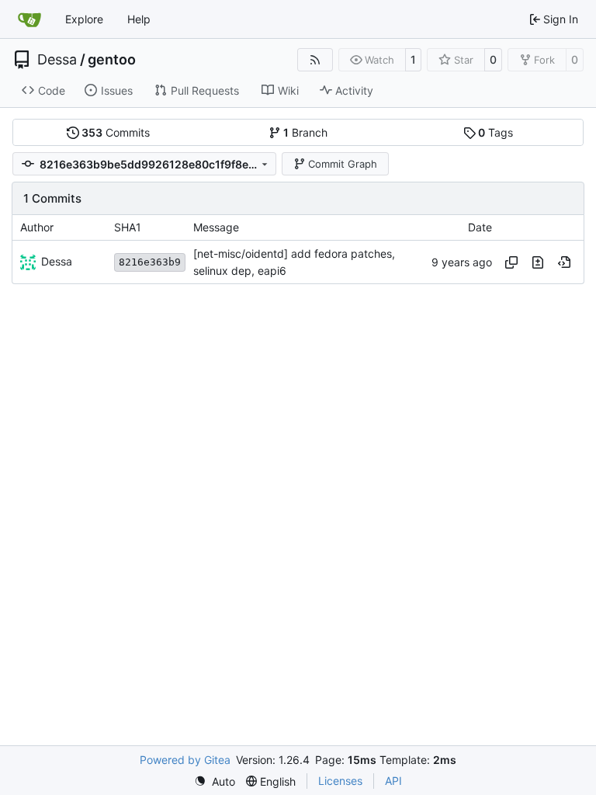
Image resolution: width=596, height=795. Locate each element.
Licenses (340, 780)
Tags (495, 132)
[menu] (214, 781)
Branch (305, 132)
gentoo (112, 60)
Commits (115, 132)
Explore (84, 19)
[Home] (29, 19)
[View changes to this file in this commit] (537, 262)
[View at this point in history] (564, 262)
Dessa (57, 60)
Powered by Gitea (185, 759)
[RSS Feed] (315, 59)
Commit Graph (342, 164)
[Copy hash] (511, 262)
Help (139, 19)
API (393, 780)
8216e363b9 (150, 262)
